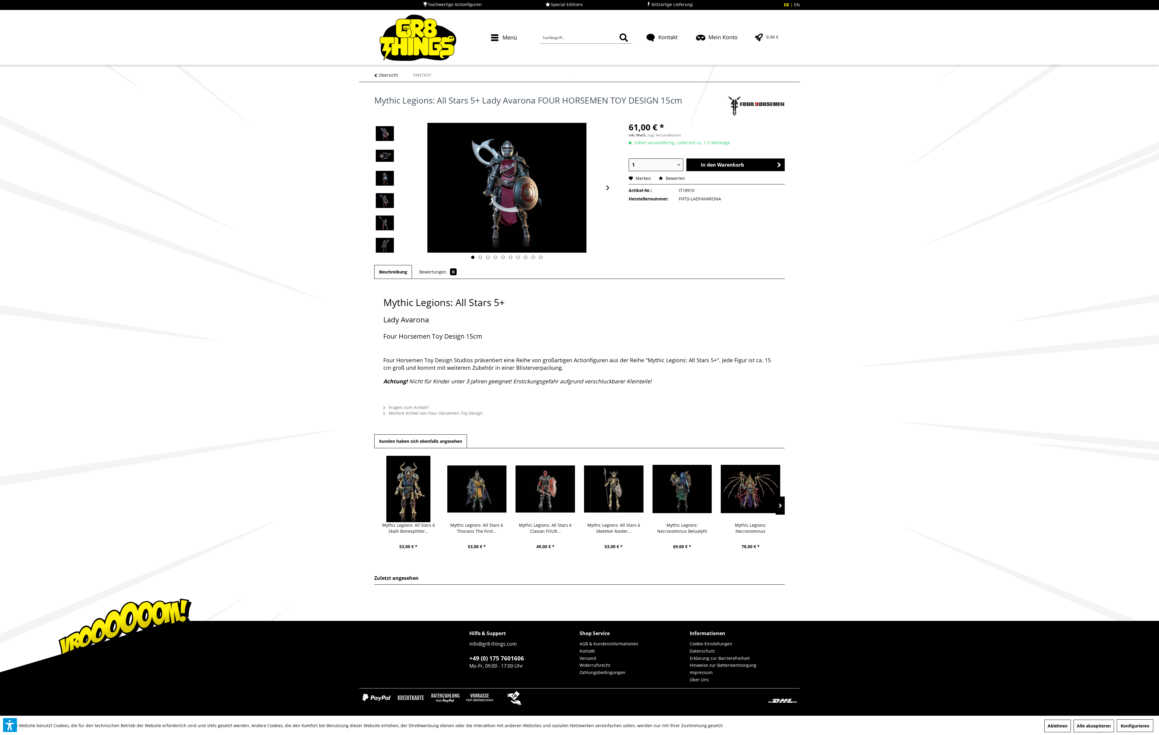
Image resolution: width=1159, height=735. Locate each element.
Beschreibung (393, 272)
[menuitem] (504, 48)
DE (787, 5)
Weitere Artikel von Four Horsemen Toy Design (435, 413)
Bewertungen (437, 272)
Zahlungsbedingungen (602, 672)
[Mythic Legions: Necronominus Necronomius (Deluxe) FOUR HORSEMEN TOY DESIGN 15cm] (750, 489)
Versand (588, 658)
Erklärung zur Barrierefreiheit (720, 658)
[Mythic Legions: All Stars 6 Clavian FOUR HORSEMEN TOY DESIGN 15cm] (545, 489)
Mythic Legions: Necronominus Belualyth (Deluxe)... (682, 528)
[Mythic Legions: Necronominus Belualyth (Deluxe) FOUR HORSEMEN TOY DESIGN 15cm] (682, 489)
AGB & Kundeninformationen (609, 644)
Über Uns (699, 679)
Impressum (701, 672)
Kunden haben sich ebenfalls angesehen (420, 441)
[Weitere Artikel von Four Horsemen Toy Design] (755, 106)
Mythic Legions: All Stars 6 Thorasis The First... (476, 528)
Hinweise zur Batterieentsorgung (723, 665)
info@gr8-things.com (493, 644)
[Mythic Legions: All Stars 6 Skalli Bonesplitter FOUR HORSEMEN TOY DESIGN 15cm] (408, 489)
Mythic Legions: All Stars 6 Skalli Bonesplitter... (408, 528)
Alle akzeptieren (1094, 726)
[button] (10, 725)
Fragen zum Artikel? (408, 407)
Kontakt (587, 651)
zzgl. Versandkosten (664, 135)
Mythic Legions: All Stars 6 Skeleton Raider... (613, 528)
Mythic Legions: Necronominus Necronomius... (750, 528)
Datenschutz (702, 651)
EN (797, 5)
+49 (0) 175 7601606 (496, 658)
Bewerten (675, 178)
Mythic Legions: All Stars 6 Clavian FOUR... (545, 528)
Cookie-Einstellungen (711, 644)
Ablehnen (1058, 726)
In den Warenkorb (722, 164)
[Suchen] (623, 38)
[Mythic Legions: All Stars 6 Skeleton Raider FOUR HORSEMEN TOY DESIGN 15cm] (613, 489)
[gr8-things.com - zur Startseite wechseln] (418, 38)
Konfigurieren (1135, 726)
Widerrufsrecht (595, 665)
